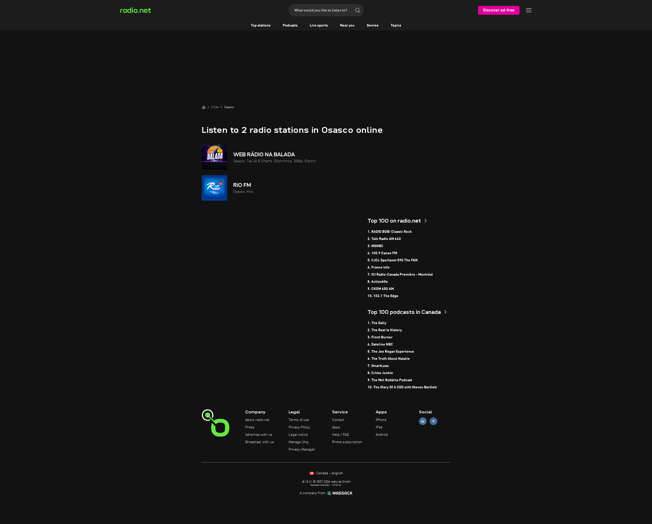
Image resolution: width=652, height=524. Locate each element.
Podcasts (290, 25)
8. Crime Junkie (380, 373)
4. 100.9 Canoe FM (382, 253)
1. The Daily (377, 323)
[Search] (358, 10)
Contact (338, 420)
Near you (347, 25)
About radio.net (257, 420)
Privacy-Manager (302, 449)
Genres (372, 25)
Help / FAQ (340, 435)
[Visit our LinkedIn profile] (423, 421)
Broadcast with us (259, 442)
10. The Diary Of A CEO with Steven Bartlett (402, 387)
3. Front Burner (380, 337)
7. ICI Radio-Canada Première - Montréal (400, 274)
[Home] (204, 107)
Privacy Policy (299, 427)
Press (249, 427)
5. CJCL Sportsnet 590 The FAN (393, 260)
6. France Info (379, 267)
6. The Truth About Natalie (389, 359)
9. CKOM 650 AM (381, 289)
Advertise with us (258, 435)
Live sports (319, 25)
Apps (336, 427)
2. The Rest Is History (385, 330)
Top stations (260, 25)
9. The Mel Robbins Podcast (390, 380)
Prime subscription (347, 442)
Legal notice (298, 435)
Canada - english (329, 473)
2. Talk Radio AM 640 (384, 239)
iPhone (381, 420)
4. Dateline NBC (380, 344)
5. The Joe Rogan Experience (391, 351)
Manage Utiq (298, 442)
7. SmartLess (378, 366)
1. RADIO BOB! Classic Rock (390, 232)
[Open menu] (529, 10)
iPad (379, 427)
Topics (396, 25)
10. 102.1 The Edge (383, 296)
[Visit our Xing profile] (433, 421)
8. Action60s (378, 282)
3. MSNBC (375, 246)
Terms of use (299, 420)
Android (382, 435)
